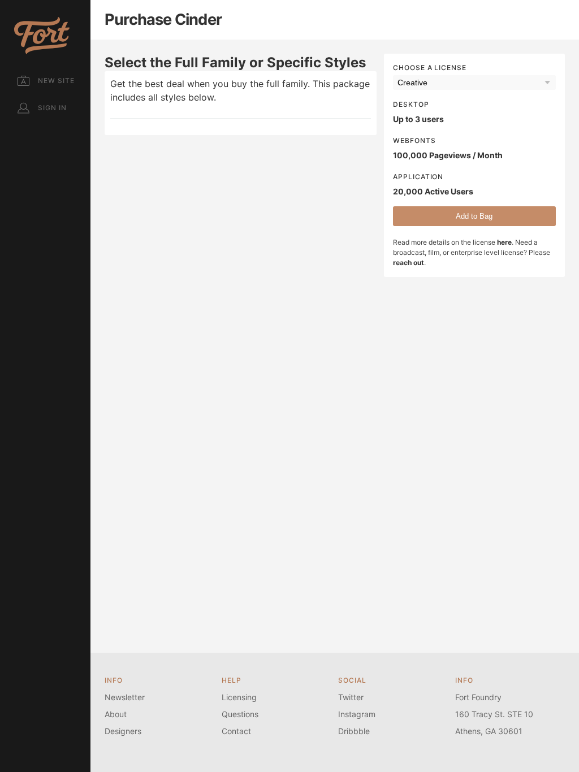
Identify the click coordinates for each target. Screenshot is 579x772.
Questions (240, 714)
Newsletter (125, 697)
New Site (56, 80)
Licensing (239, 697)
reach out (408, 262)
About (116, 714)
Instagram (356, 714)
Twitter (351, 697)
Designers (123, 731)
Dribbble (354, 731)
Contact (236, 731)
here (504, 242)
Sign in (52, 107)
